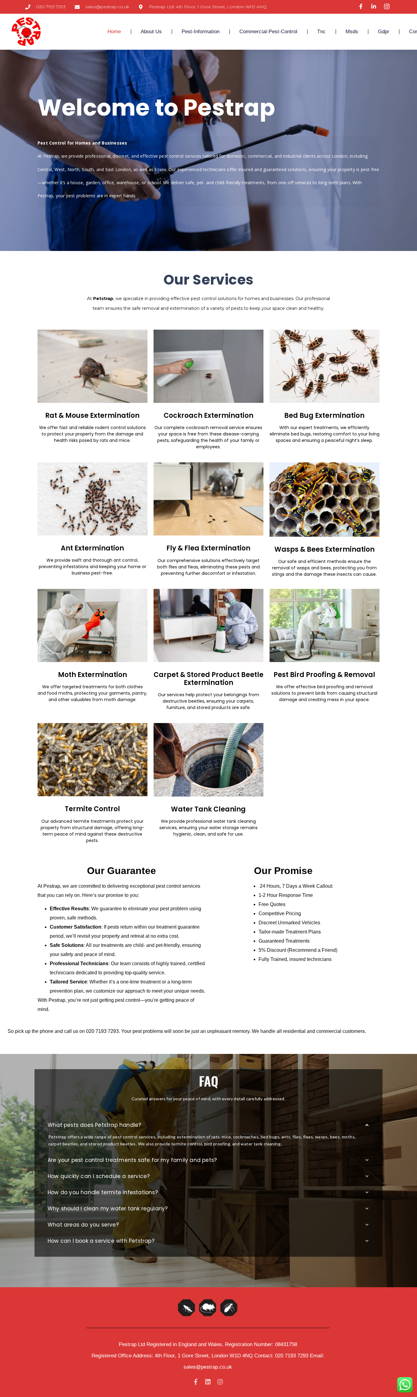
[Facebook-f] (196, 1382)
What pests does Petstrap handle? (94, 1125)
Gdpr (383, 31)
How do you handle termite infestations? (103, 1192)
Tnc (321, 31)
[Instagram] (220, 1382)
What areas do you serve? (83, 1224)
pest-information (200, 31)
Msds (352, 31)
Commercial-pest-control (268, 31)
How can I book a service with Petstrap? (101, 1241)
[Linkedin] (208, 1382)
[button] (208, 1125)
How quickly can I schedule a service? (99, 1176)
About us (151, 31)
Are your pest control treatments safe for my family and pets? (132, 1160)
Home (114, 31)
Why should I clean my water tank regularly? (108, 1208)
